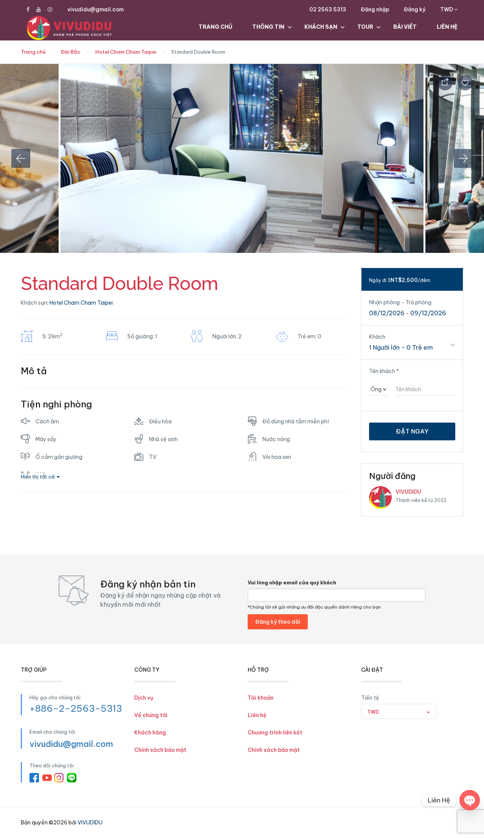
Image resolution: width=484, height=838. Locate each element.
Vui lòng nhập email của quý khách (292, 582)
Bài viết (405, 26)
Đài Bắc (70, 52)
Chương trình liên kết (275, 732)
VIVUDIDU (408, 491)
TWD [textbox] (373, 712)
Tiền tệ (370, 697)
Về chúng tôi (151, 715)
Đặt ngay (412, 431)
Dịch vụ (143, 697)
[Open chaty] (469, 800)
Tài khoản (260, 697)
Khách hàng (150, 732)
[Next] (463, 158)
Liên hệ (447, 26)
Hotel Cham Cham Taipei (125, 52)
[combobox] (399, 711)
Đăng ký (414, 9)
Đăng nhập (375, 9)
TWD (447, 9)
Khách (377, 336)
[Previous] (20, 158)
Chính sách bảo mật (160, 750)
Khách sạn (320, 26)
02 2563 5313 (327, 9)
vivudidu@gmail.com (95, 9)
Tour (365, 26)
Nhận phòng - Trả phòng (400, 302)
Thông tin (268, 26)
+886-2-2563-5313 (75, 708)
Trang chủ (215, 26)
